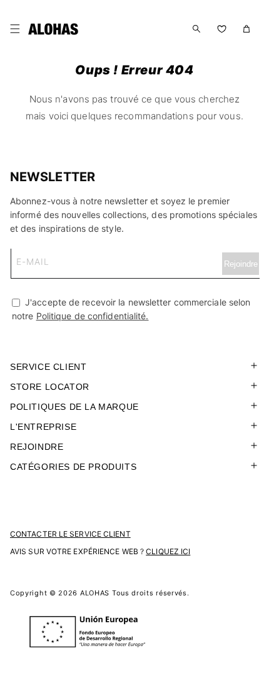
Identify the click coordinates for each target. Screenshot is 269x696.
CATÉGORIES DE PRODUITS (73, 467)
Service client (48, 367)
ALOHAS (94, 593)
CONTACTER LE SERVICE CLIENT (70, 534)
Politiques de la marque (74, 407)
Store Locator (49, 387)
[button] (17, 28)
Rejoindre (36, 447)
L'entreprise (43, 427)
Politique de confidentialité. (92, 316)
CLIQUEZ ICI (168, 551)
